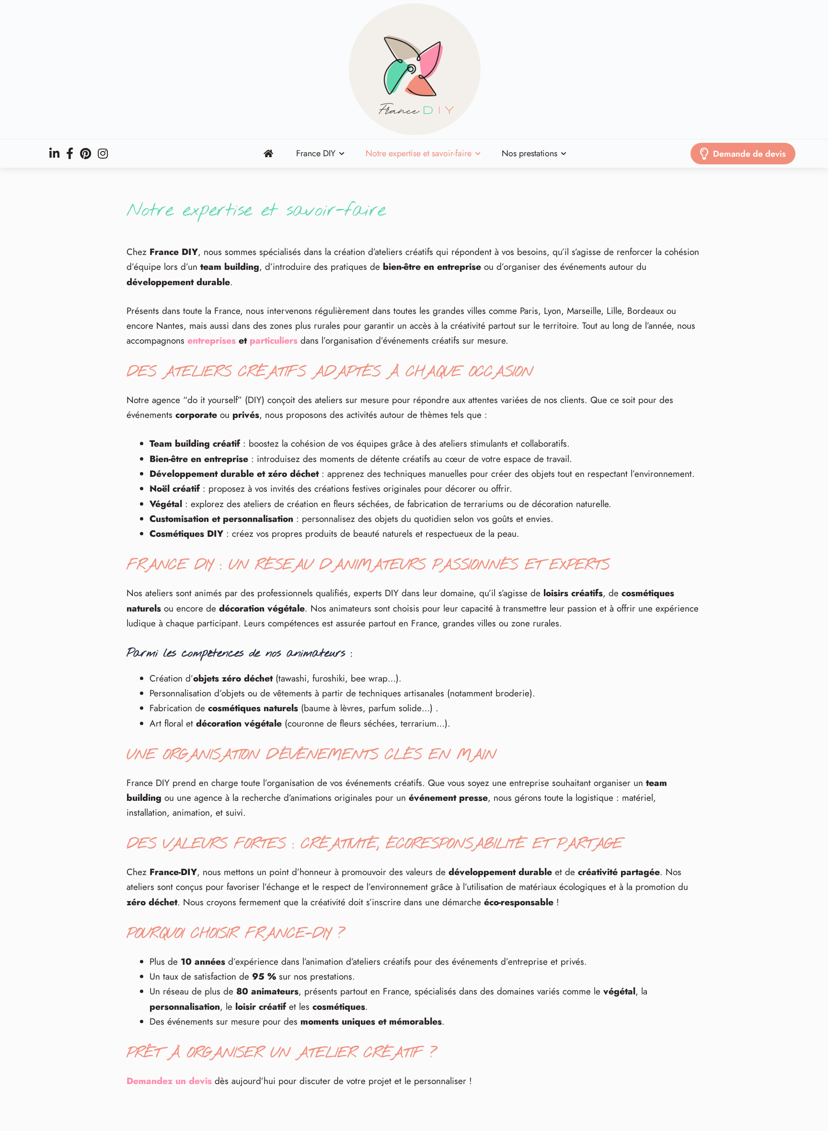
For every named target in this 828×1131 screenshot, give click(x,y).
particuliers (274, 340)
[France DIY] (414, 69)
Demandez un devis (169, 1080)
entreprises (211, 340)
